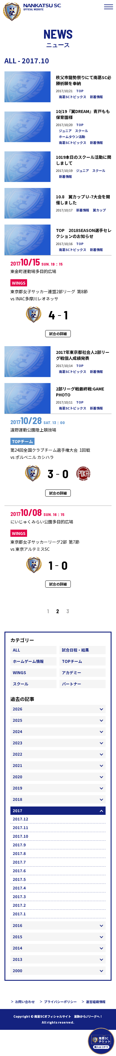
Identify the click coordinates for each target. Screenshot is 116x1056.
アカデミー (71, 672)
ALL (16, 650)
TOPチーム (72, 661)
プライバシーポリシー (60, 1001)
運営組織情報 (96, 1001)
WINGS (19, 672)
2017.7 (19, 862)
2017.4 (19, 888)
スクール (20, 684)
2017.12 (20, 819)
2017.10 (20, 836)
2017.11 (20, 827)
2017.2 (19, 905)
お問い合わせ (25, 1001)
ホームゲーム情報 (28, 661)
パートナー (71, 684)
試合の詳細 (58, 333)
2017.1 (19, 914)
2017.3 (19, 896)
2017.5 (19, 879)
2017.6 (19, 870)
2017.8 (19, 853)
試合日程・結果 (75, 650)
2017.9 (19, 845)
